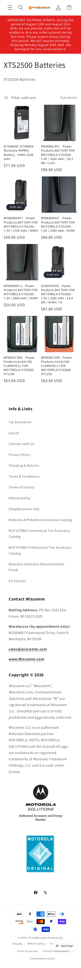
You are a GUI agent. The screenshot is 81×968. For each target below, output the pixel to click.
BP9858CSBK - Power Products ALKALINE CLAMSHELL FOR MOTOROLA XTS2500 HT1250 (19, 365)
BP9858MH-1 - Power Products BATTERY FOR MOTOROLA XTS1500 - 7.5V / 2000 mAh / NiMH (21, 292)
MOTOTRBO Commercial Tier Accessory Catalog (39, 533)
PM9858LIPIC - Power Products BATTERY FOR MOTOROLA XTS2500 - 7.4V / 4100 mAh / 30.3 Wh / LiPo (58, 154)
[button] (10, 7)
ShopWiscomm (37, 937)
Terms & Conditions (24, 476)
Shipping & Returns (24, 465)
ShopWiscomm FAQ (24, 509)
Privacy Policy (19, 454)
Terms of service (27, 951)
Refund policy (19, 498)
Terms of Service (22, 487)
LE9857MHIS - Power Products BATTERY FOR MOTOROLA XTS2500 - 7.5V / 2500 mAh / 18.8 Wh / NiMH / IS (58, 294)
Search (14, 433)
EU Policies (17, 581)
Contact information (56, 951)
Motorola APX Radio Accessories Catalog (40, 520)
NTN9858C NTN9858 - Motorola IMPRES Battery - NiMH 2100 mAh (19, 152)
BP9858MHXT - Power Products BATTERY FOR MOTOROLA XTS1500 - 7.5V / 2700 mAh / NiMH (21, 224)
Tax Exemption (20, 422)
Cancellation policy (42, 958)
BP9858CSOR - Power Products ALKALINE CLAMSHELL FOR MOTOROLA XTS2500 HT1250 (56, 365)
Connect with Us (21, 444)
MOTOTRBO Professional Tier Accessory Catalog (40, 550)
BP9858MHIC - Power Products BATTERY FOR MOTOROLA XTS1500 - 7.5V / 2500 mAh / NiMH (58, 224)
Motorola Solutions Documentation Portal (37, 567)
